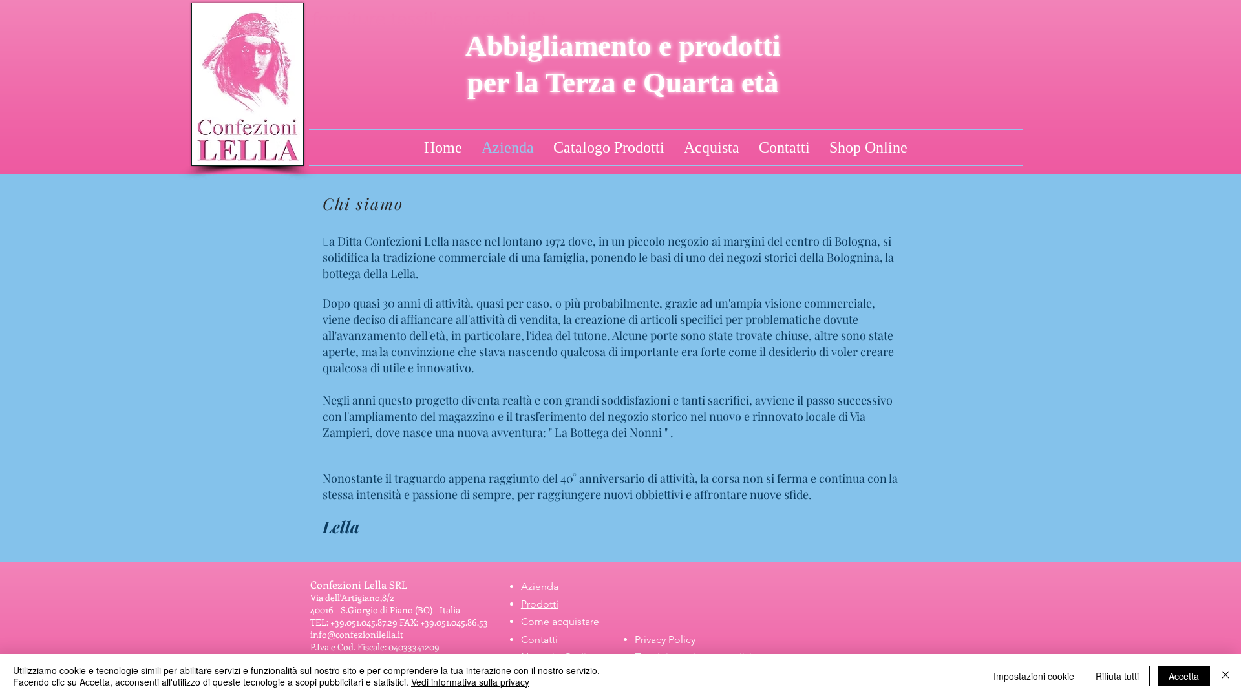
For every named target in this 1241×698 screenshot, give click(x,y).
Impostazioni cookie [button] (1033, 676)
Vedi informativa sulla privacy (470, 681)
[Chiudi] (1225, 676)
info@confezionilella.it (356, 634)
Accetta (1184, 676)
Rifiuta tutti (1117, 676)
